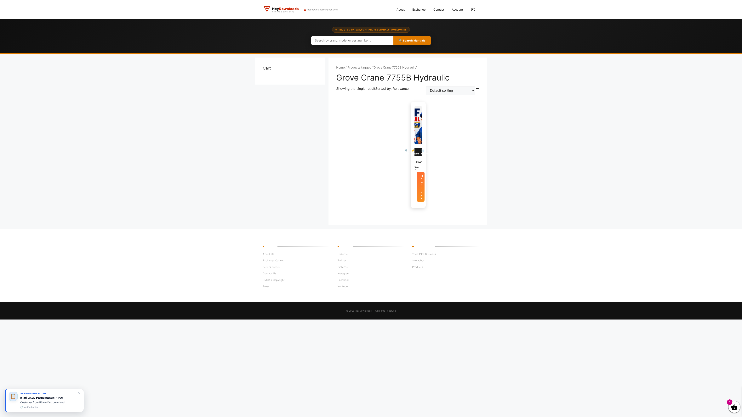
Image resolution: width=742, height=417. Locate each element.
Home (340, 67)
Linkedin (343, 254)
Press (266, 286)
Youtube (343, 286)
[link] (44, 400)
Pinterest (343, 267)
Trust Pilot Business (424, 254)
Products (417, 267)
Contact (438, 9)
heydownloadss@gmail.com (322, 9)
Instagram (343, 273)
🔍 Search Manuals (412, 40)
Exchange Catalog (273, 260)
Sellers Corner (271, 267)
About (401, 9)
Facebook (343, 279)
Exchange (419, 9)
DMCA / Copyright (274, 279)
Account (457, 9)
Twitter (342, 260)
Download (422, 186)
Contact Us (269, 273)
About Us (268, 254)
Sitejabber (418, 260)
